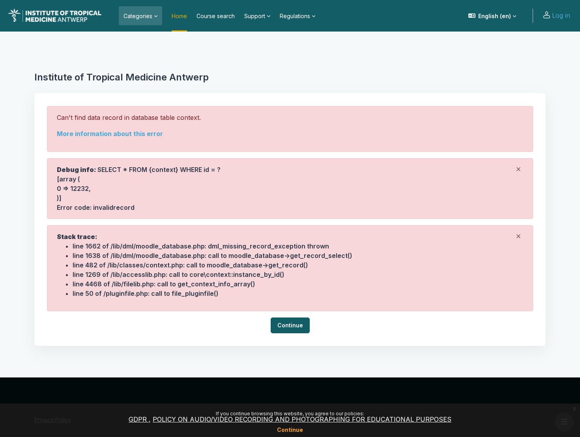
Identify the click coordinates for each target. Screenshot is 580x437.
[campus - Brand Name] (54, 16)
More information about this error (110, 134)
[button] (492, 15)
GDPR (139, 419)
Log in (561, 15)
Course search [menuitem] (215, 16)
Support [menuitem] (254, 16)
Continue (290, 429)
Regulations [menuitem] (295, 16)
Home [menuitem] (179, 16)
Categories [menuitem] (137, 16)
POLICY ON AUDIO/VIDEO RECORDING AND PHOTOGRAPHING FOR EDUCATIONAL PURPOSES (302, 419)
